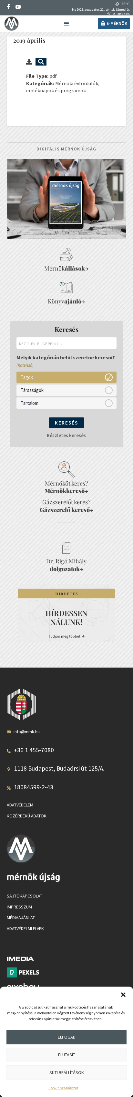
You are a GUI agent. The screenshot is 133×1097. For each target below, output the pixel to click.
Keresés (66, 423)
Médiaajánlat (21, 917)
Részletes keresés (66, 435)
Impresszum (19, 907)
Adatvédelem (20, 805)
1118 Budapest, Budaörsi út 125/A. (59, 768)
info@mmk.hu (27, 731)
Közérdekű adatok (26, 816)
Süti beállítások (66, 1072)
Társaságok (32, 390)
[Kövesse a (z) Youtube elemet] (18, 7)
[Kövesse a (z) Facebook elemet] (8, 7)
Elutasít (66, 1055)
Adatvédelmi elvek (25, 928)
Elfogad (67, 1037)
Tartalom (29, 403)
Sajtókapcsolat (24, 896)
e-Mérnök (117, 23)
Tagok (27, 377)
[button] (123, 994)
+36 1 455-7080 (34, 750)
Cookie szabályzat (63, 1087)
